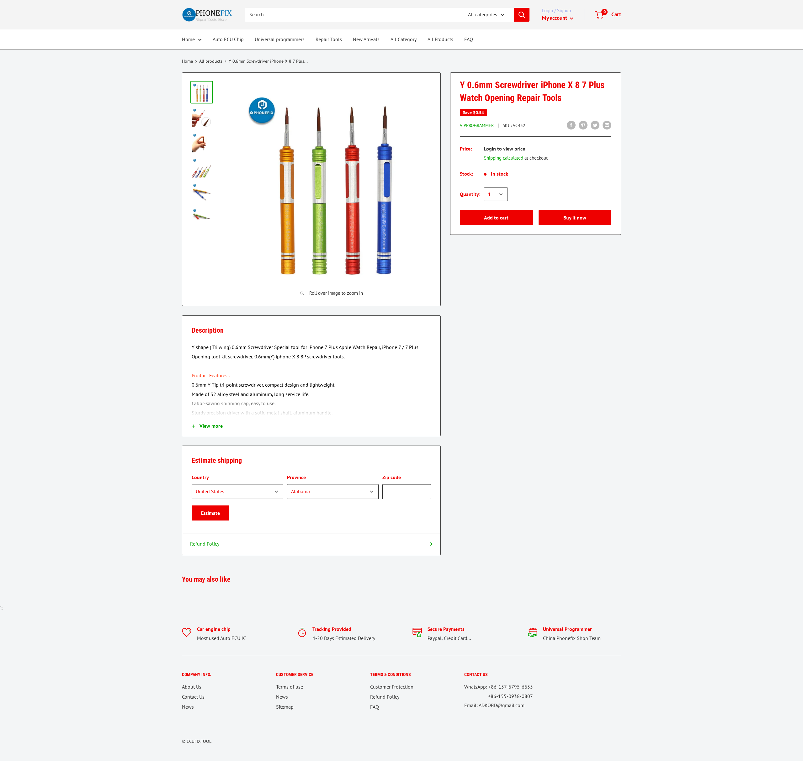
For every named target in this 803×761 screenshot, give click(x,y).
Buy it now (574, 217)
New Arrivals (366, 39)
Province (296, 477)
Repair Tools (329, 39)
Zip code (391, 477)
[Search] (521, 15)
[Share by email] (607, 124)
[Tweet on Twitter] (595, 124)
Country (200, 477)
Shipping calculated (503, 158)
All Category (404, 39)
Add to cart (496, 217)
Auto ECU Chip (228, 39)
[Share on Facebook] (571, 124)
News (188, 707)
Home (188, 39)
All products (210, 61)
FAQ (468, 39)
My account (555, 17)
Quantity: (470, 194)
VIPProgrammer (477, 125)
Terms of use (289, 687)
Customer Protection (391, 687)
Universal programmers (280, 39)
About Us (191, 687)
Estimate (210, 513)
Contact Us (193, 697)
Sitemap (285, 707)
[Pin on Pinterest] (583, 124)
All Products (440, 39)
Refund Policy (204, 544)
